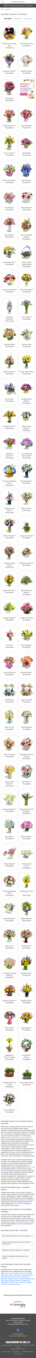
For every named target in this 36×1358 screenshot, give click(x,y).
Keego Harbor (11, 1284)
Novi (11, 1282)
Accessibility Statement (27, 1351)
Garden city (18, 1280)
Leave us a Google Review (18, 1336)
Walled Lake (26, 1280)
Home (2, 9)
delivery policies (27, 1222)
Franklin (13, 1277)
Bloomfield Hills (5, 1277)
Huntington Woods (27, 1275)
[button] (32, 1354)
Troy (11, 1273)
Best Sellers (8, 18)
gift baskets (22, 1200)
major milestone (19, 1203)
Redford (10, 1279)
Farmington (17, 1275)
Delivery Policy (18, 1353)
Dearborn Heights (19, 1279)
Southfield (16, 1273)
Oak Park (23, 1273)
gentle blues (15, 1137)
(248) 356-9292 (18, 1322)
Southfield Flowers (18, 2)
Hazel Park (22, 1282)
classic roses (31, 1167)
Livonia (7, 1273)
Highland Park (5, 1282)
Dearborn (29, 1282)
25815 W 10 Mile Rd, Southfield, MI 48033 (18, 1320)
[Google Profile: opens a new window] (18, 1330)
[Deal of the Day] (26, 90)
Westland (28, 1279)
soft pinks (8, 1137)
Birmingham (4, 1275)
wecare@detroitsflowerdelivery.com (18, 1324)
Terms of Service (6, 1351)
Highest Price (18, 18)
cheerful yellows (24, 1137)
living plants (4, 1170)
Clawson (3, 1284)
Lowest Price (28, 18)
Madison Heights (9, 1280)
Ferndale (29, 1273)
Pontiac (16, 1282)
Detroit (18, 1284)
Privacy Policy (15, 1351)
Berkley (11, 1275)
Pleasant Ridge (21, 1277)
